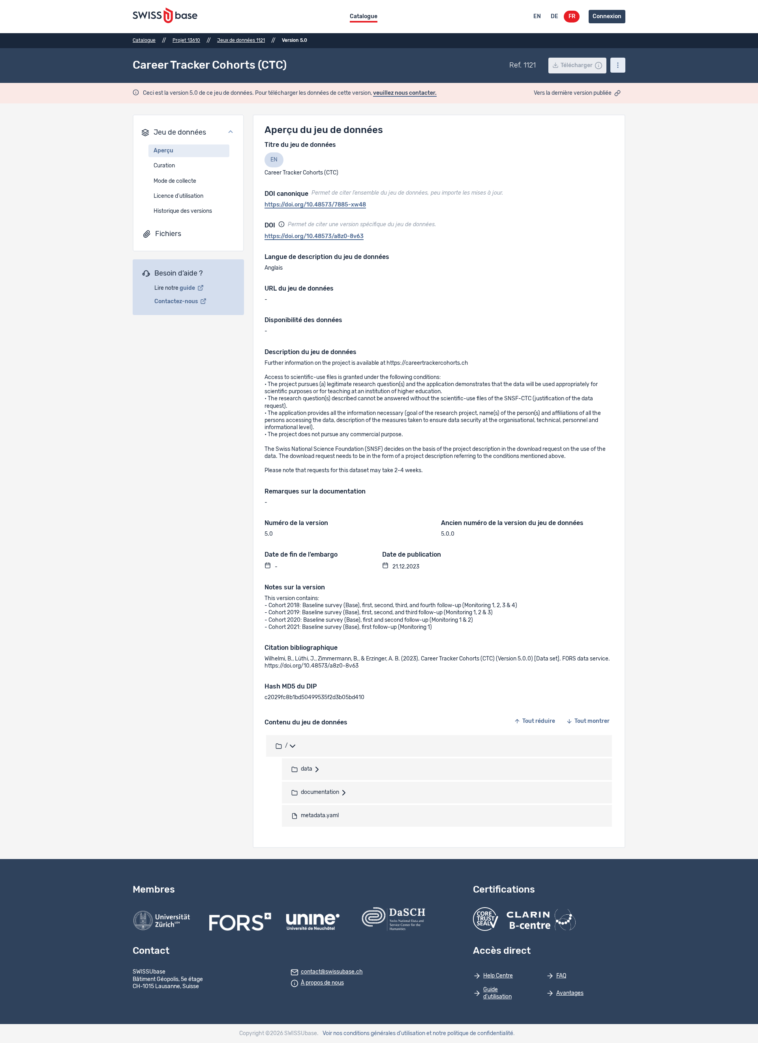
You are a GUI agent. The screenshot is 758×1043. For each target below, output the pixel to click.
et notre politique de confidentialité (469, 1033)
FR (571, 16)
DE (554, 16)
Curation (164, 166)
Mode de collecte (175, 181)
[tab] (274, 159)
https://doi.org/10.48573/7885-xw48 (315, 205)
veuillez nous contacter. (405, 93)
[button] (188, 132)
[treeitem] (439, 746)
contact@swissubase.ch (332, 972)
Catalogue (363, 16)
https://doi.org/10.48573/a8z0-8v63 (314, 236)
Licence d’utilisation (178, 196)
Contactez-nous (176, 301)
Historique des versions (183, 211)
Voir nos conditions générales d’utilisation (374, 1033)
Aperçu (163, 151)
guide (188, 288)
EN (537, 16)
